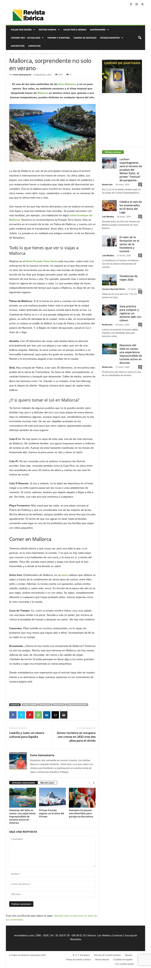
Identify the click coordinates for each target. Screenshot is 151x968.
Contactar (34, 45)
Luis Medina (108, 216)
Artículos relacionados (23, 782)
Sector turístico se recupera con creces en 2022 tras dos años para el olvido (76, 736)
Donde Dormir (29, 704)
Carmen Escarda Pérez (113, 289)
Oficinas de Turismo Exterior (107, 955)
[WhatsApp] (38, 715)
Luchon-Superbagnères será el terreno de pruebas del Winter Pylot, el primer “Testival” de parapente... (131, 169)
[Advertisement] (52, 693)
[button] (140, 38)
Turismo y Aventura (58, 37)
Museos (128, 955)
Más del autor (47, 782)
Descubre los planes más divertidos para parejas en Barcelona (81, 813)
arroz (64, 574)
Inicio (11, 53)
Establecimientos (110, 37)
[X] (142, 4)
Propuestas (58, 704)
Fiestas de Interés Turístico (78, 959)
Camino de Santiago (84, 37)
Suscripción (17, 45)
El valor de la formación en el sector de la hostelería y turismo (129, 244)
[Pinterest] (30, 715)
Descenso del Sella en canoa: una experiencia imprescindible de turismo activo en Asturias (22, 816)
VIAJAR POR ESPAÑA (21, 29)
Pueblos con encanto (77, 704)
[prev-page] (89, 783)
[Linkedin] (46, 715)
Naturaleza (44, 704)
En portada (22, 53)
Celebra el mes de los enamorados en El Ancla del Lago (131, 207)
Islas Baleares (67, 84)
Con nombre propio (124, 963)
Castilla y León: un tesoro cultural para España (26, 734)
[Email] (55, 715)
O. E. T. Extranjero (81, 955)
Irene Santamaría (22, 74)
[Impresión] (63, 715)
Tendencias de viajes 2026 (129, 277)
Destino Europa (47, 29)
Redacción (107, 184)
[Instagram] (136, 4)
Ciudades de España (122, 959)
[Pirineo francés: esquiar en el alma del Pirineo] (52, 798)
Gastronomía (98, 29)
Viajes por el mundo (74, 29)
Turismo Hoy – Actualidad (25, 37)
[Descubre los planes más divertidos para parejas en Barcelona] (82, 798)
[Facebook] (131, 4)
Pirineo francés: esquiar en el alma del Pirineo (51, 813)
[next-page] (94, 783)
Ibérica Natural (102, 959)
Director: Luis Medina (98, 935)
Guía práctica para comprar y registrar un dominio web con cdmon (130, 313)
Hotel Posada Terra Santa (42, 261)
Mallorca (42, 92)
